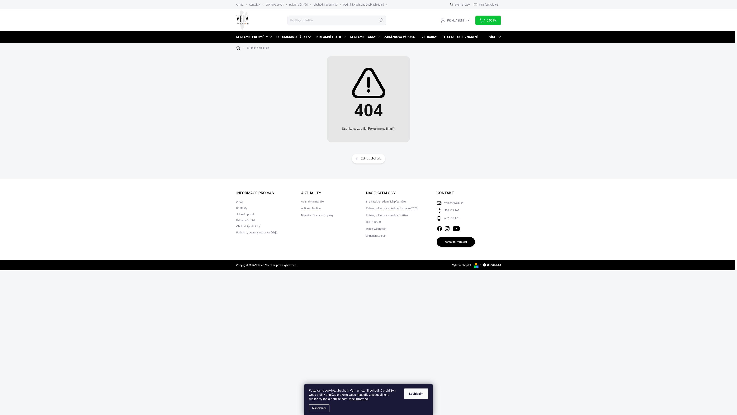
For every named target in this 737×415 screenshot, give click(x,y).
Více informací (358, 399)
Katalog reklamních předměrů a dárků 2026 (391, 208)
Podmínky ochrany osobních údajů (363, 4)
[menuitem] (254, 37)
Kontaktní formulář (456, 241)
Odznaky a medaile (312, 201)
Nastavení (319, 408)
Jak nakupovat (274, 4)
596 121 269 (451, 210)
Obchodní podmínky (325, 4)
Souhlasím (416, 394)
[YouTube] (456, 228)
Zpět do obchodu (371, 158)
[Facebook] (439, 228)
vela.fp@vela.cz (453, 202)
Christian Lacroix (376, 235)
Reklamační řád (298, 4)
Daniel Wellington (376, 228)
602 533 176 (451, 218)
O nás (239, 4)
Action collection (311, 208)
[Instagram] (447, 228)
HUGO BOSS (373, 222)
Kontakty (254, 4)
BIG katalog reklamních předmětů (386, 201)
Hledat (381, 20)
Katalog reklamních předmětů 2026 (387, 215)
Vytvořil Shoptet (461, 265)
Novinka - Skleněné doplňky (317, 215)
